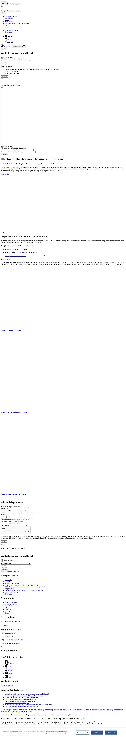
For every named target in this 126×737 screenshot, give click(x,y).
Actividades (8, 21)
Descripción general (11, 16)
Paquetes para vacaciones (12, 592)
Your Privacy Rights (82, 732)
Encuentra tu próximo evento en (20, 699)
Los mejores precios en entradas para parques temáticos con (27, 694)
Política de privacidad (60, 710)
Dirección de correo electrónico (10, 513)
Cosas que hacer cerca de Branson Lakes (17, 23)
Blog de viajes (9, 589)
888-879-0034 (16, 643)
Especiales (8, 609)
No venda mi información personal (94, 710)
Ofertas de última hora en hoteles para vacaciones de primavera (24, 590)
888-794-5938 (18, 621)
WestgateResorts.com (11, 30)
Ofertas (7, 20)
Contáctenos (8, 32)
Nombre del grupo (6, 521)
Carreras (7, 581)
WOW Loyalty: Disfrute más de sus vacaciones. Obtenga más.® (25, 587)
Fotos (6, 25)
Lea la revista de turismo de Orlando (21, 701)
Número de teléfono (7, 511)
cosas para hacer (19, 252)
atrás (3, 13)
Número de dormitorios (8, 519)
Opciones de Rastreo (25, 711)
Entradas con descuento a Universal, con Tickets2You (21, 585)
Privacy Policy (23, 735)
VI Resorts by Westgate (12, 583)
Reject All (97, 732)
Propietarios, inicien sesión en (28, 704)
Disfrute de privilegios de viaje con (22, 697)
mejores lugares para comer (75, 169)
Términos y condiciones (44, 710)
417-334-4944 (18, 640)
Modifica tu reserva (11, 602)
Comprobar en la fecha (8, 150)
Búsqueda (4, 154)
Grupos (7, 27)
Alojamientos (9, 18)
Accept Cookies (111, 732)
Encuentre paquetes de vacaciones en (24, 696)
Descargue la (21, 706)
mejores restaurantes (14, 249)
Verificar (3, 517)
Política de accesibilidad (75, 710)
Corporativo (8, 580)
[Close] (123, 732)
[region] (63, 732)
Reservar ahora (5, 174)
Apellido (3, 509)
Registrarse (7, 46)
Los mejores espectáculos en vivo (15, 256)
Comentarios (5, 525)
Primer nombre (5, 506)
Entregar (4, 541)
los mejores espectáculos (49, 169)
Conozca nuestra (17, 703)
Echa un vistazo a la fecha (9, 152)
